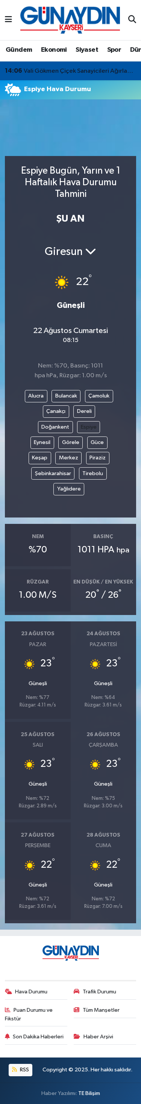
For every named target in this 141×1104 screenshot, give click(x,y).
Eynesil (42, 442)
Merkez (68, 457)
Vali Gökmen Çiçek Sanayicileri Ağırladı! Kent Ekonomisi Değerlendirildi (70, 71)
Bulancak (66, 396)
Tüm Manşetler (101, 1010)
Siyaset (87, 49)
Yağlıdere (69, 489)
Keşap (39, 457)
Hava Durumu (31, 991)
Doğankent (55, 427)
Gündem (19, 49)
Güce (97, 442)
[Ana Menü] (8, 20)
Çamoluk (98, 396)
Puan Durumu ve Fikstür (29, 1014)
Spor (114, 49)
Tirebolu (92, 473)
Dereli (84, 411)
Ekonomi (54, 49)
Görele (70, 442)
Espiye (89, 427)
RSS (24, 1069)
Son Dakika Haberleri (38, 1037)
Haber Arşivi (98, 1037)
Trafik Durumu (99, 991)
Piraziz (97, 457)
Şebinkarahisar (53, 473)
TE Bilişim (89, 1093)
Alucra (36, 396)
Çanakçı (55, 411)
